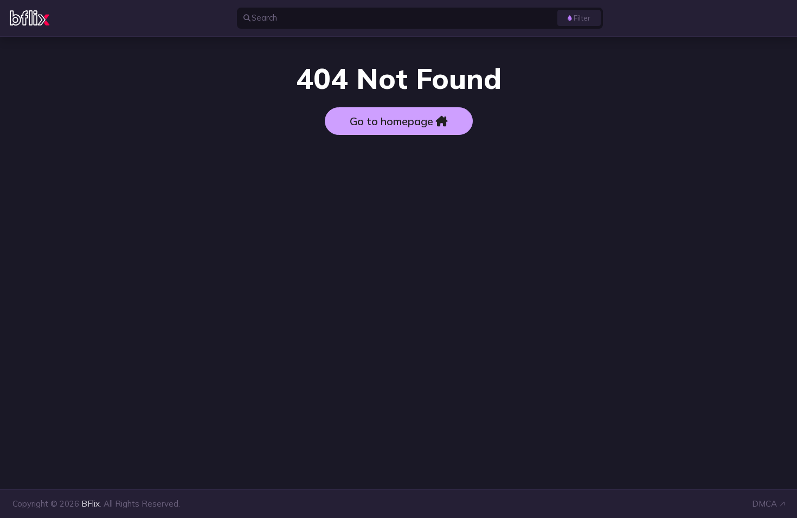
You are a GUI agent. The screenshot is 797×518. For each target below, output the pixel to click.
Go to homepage (393, 121)
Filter (582, 17)
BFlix (90, 503)
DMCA (764, 503)
